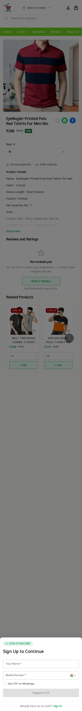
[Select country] (73, 675)
